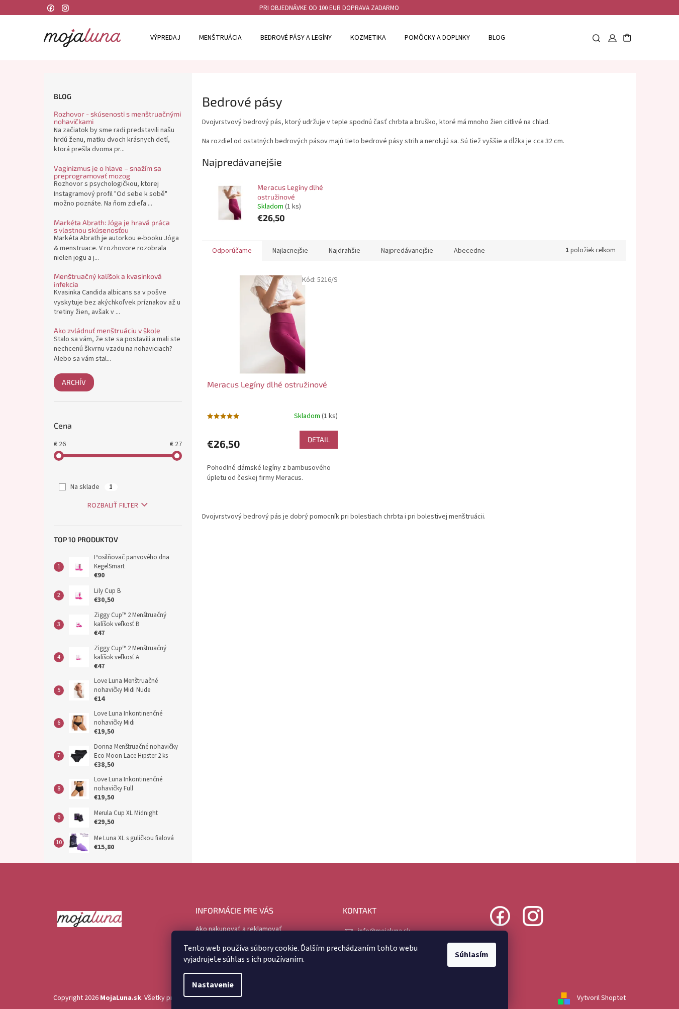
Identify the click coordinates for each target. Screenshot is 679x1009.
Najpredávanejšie (407, 251)
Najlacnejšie (290, 251)
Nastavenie (213, 984)
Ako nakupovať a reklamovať (239, 929)
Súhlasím (472, 954)
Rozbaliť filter (112, 505)
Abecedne (469, 251)
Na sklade (91, 487)
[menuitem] (165, 37)
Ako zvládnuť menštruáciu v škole (107, 330)
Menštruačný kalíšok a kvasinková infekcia (108, 280)
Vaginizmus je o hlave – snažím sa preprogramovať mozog (107, 172)
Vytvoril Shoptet (601, 998)
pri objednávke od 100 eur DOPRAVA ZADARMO (329, 8)
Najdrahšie (344, 251)
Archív (74, 382)
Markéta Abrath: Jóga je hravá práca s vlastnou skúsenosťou (112, 226)
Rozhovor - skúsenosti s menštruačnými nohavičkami (117, 118)
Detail (319, 439)
